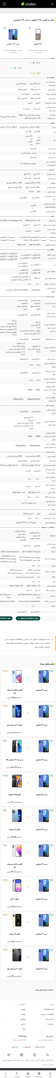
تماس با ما (50, 1019)
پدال (23, 1029)
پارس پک (49, 1036)
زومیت (23, 1014)
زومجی (22, 1019)
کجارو (23, 1024)
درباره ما (51, 1024)
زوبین (23, 1009)
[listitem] (28, 685)
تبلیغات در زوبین (47, 1014)
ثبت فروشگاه (49, 1009)
